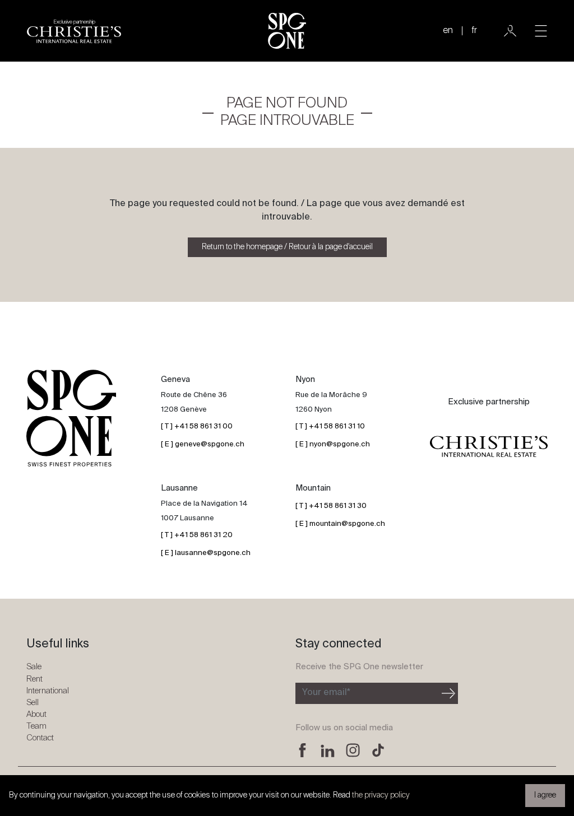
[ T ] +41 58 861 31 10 (330, 426)
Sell (32, 702)
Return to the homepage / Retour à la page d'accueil (287, 247)
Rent (34, 679)
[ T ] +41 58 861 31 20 (197, 535)
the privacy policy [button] (381, 795)
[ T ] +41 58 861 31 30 (331, 506)
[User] (510, 31)
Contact (40, 738)
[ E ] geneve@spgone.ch (202, 444)
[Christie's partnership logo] (489, 446)
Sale (33, 667)
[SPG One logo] (287, 30)
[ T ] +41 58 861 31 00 (197, 426)
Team (36, 726)
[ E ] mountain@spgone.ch (340, 524)
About (36, 714)
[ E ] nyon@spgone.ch (332, 444)
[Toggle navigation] (541, 31)
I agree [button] (545, 795)
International (47, 691)
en (448, 30)
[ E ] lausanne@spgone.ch (206, 553)
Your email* (326, 692)
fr (474, 30)
